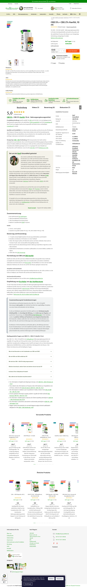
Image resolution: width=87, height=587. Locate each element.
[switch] (4, 582)
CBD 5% (9, 117)
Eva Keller (22, 281)
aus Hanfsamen (23, 216)
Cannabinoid (10, 126)
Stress (74, 165)
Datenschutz (10, 537)
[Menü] (6, 574)
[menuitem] (9, 14)
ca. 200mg (75, 138)
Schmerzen (75, 150)
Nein (73, 167)
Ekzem (30, 188)
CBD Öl (31, 538)
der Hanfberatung (36, 281)
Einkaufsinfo (10, 535)
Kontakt (16, 3)
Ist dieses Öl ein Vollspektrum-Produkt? (18, 371)
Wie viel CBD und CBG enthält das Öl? (18, 356)
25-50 (73, 133)
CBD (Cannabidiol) (34, 122)
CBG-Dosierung (21, 252)
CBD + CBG (17, 140)
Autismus (25, 181)
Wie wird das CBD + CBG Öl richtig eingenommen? (21, 361)
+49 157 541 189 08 (61, 536)
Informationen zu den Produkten (15, 542)
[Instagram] (57, 543)
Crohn (47, 175)
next (79, 443)
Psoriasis (37, 188)
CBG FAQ (32, 147)
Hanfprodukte (33, 546)
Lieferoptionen (55, 45)
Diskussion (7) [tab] (65, 107)
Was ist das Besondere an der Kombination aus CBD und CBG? (24, 351)
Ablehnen (51, 578)
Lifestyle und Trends (34, 543)
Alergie (74, 151)
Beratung (10, 3)
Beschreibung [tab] (22, 107)
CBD (30, 120)
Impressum (10, 540)
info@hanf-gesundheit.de (36, 278)
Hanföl (22, 117)
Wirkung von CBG (43, 147)
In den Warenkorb (72, 50)
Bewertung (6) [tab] (49, 107)
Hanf (19, 153)
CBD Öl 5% (75, 119)
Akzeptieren (60, 578)
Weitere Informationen (57, 38)
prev (8, 443)
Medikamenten (26, 202)
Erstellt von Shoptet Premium (72, 585)
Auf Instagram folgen (17, 571)
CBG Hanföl (29, 256)
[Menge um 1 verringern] (60, 50)
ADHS (41, 181)
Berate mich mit (33, 534)
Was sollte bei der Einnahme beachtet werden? (20, 376)
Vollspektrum (30, 339)
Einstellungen (28, 584)
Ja (73, 169)
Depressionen (26, 288)
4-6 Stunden (75, 140)
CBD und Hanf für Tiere (35, 536)
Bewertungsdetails (71, 27)
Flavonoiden (28, 262)
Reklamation (10, 550)
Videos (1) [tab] (35, 107)
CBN (23, 222)
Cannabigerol (48, 122)
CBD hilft (32, 533)
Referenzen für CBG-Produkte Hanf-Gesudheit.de (26, 294)
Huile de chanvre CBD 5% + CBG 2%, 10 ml (32, 387)
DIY (30, 539)
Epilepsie (74, 153)
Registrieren (76, 3)
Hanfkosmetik (33, 541)
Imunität (74, 155)
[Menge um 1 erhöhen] (64, 50)
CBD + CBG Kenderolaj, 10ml (26, 407)
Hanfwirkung (32, 544)
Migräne (74, 157)
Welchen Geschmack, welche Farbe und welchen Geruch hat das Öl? (25, 366)
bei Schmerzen (38, 315)
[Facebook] (53, 543)
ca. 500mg (75, 136)
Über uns (9, 533)
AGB (8, 546)
